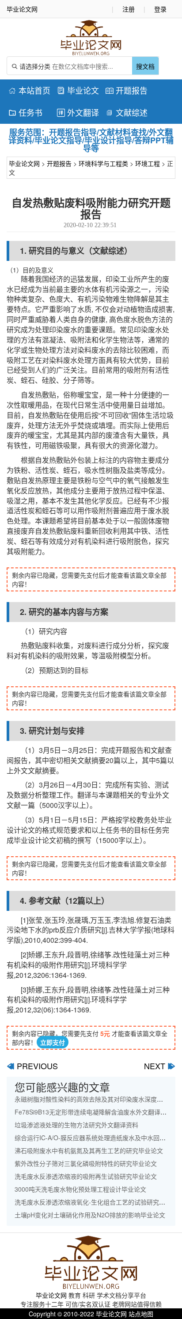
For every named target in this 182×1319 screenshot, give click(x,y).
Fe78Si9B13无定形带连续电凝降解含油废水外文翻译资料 (94, 1111)
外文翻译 (78, 112)
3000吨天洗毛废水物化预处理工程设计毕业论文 (80, 1189)
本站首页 (29, 90)
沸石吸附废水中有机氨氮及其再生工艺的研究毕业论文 (89, 1150)
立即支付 (52, 1042)
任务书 (25, 112)
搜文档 (145, 66)
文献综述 (127, 112)
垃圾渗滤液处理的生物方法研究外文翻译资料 (76, 1124)
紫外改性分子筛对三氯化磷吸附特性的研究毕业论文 (86, 1163)
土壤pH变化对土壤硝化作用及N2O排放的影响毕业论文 (90, 1214)
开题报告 (127, 90)
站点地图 (141, 1313)
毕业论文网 (24, 163)
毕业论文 (78, 90)
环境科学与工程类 (103, 163)
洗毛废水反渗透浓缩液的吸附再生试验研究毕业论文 (86, 1176)
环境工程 (147, 163)
